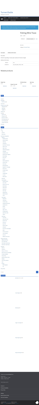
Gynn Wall (4, 223)
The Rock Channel (5, 231)
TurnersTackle (7, 12)
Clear (37, 38)
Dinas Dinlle (4, 182)
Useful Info (6, 20)
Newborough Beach (6, 160)
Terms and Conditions (5, 260)
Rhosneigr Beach (5, 165)
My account (3, 134)
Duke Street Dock (5, 219)
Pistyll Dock (4, 189)
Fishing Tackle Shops (24, 17)
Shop (5, 17)
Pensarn (4, 208)
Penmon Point (5, 162)
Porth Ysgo (4, 190)
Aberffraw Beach (5, 138)
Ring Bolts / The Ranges (6, 167)
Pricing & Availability (5, 254)
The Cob (4, 171)
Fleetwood (4, 222)
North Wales (4, 197)
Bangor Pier (4, 198)
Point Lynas (4, 163)
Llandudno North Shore (6, 203)
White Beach (5, 176)
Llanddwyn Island (5, 152)
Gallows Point (5, 146)
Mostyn (4, 206)
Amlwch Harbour (5, 140)
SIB (3, 266)
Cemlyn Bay (4, 143)
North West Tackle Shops (6, 244)
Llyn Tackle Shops (4, 241)
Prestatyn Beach (5, 211)
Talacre (4, 214)
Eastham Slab (5, 220)
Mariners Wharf (5, 225)
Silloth (4, 230)
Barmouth (3, 178)
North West (3, 216)
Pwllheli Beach (5, 192)
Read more (5, 86)
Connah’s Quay (5, 201)
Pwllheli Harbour (5, 193)
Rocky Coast (5, 168)
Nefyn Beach (5, 187)
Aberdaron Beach (5, 181)
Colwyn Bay (4, 200)
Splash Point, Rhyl (5, 212)
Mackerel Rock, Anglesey (6, 154)
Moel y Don (4, 157)
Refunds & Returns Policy (6, 257)
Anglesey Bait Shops (5, 239)
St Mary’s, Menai (5, 170)
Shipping (3, 258)
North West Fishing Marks (13, 17)
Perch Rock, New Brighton (7, 228)
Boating (3, 263)
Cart (2, 131)
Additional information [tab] (12, 52)
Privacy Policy (13, 20)
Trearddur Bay (5, 173)
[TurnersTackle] (2, 19)
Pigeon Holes (5, 209)
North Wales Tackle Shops (6, 243)
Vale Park (4, 234)
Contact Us (3, 249)
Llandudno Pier (5, 204)
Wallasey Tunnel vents (6, 236)
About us (3, 247)
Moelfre (4, 159)
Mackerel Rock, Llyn (6, 184)
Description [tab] (3, 52)
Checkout (3, 132)
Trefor (4, 195)
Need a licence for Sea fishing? (6, 252)
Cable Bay (4, 141)
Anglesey (3, 137)
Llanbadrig (4, 151)
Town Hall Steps (5, 233)
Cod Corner (4, 217)
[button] (6, 17)
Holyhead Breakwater (6, 149)
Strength (23, 38)
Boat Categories (5, 264)
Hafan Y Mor (5, 148)
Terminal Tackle (27, 47)
